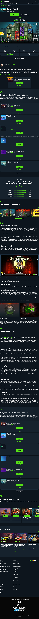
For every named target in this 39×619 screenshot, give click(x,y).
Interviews (6, 549)
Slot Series (15, 579)
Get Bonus (19, 83)
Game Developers (3, 551)
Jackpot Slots (15, 574)
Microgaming (33, 548)
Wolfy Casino (8, 138)
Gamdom (8, 126)
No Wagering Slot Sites (4, 568)
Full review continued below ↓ (5, 74)
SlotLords (15, 77)
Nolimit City (6, 337)
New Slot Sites (3, 563)
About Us (14, 586)
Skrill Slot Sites (3, 572)
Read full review (19, 85)
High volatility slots (28, 3)
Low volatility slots (35, 3)
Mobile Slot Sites (3, 569)
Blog (29, 548)
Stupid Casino (9, 115)
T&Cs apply (19, 113)
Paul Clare (3, 548)
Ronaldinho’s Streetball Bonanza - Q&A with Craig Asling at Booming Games (7, 545)
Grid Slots (15, 571)
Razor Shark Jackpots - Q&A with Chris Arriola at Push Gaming (19, 545)
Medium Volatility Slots (17, 566)
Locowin (7, 161)
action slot (11, 337)
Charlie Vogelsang (12, 64)
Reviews (1, 592)
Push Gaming (21, 549)
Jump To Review (24, 14)
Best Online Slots (16, 561)
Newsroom (2, 589)
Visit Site (19, 121)
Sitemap (14, 590)
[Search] (35, 1)
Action (8, 54)
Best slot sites (7, 3)
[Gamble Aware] (19, 608)
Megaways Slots (16, 572)
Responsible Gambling (17, 584)
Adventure (11, 54)
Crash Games (15, 569)
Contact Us (15, 589)
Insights (3, 549)
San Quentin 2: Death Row (27, 518)
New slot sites (12, 3)
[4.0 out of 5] (19, 17)
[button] (36, 207)
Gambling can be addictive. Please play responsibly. (19, 599)
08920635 (19, 616)
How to (1, 590)
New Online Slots (16, 563)
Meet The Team (16, 587)
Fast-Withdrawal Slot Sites (5, 566)
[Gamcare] (19, 605)
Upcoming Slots (16, 580)
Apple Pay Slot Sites (4, 571)
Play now (5, 515)
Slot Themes (15, 577)
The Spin (2, 584)
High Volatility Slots (16, 568)
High (32, 46)
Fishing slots (17, 3)
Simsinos (8, 150)
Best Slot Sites (3, 561)
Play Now (14, 14)
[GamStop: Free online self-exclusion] (19, 610)
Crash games (22, 3)
